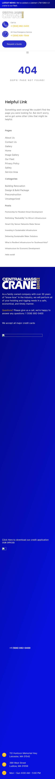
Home (8, 150)
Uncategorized (12, 198)
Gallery (8, 146)
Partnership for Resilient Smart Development (24, 212)
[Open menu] (27, 52)
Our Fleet (9, 159)
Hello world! (10, 255)
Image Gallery (12, 154)
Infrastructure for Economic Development (22, 248)
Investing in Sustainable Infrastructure (21, 230)
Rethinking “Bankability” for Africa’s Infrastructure (25, 218)
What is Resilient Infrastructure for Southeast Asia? (26, 242)
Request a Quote (14, 44)
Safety (8, 167)
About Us (10, 137)
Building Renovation (15, 186)
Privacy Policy (12, 163)
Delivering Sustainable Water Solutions (21, 236)
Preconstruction (13, 194)
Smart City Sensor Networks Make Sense (22, 224)
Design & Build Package (17, 190)
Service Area (11, 172)
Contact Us (11, 142)
